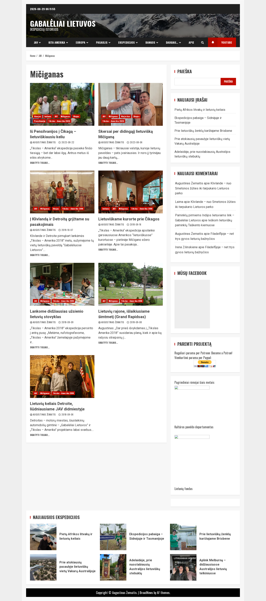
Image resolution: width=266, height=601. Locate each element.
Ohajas (76, 116)
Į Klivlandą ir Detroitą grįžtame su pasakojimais (62, 192)
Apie (191, 42)
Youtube (226, 42)
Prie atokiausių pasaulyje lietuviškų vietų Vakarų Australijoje (43, 567)
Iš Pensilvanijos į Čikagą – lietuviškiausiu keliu (62, 104)
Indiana (47, 116)
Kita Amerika (56, 42)
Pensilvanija (39, 121)
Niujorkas (125, 116)
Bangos (150, 42)
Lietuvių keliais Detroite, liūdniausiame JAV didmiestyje (62, 376)
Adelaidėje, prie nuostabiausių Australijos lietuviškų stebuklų (113, 567)
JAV (36, 42)
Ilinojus (37, 116)
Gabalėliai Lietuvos (62, 23)
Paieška (184, 71)
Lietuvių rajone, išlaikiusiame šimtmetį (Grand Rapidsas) (130, 284)
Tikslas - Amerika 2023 (59, 121)
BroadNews (146, 592)
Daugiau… (172, 42)
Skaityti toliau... (39, 162)
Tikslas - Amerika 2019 (72, 208)
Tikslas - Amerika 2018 (141, 208)
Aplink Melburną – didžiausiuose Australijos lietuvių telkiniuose (183, 567)
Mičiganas (65, 116)
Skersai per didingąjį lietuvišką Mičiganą (130, 104)
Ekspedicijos (126, 42)
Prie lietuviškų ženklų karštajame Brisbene (203, 131)
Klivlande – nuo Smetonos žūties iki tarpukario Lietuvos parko (203, 188)
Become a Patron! (221, 353)
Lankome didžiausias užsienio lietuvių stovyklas (62, 284)
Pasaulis (101, 42)
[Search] (202, 42)
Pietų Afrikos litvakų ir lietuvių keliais (199, 110)
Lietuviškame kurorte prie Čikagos (130, 192)
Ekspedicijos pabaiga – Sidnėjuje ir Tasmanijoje (113, 537)
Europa (80, 42)
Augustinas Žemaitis (44, 142)
